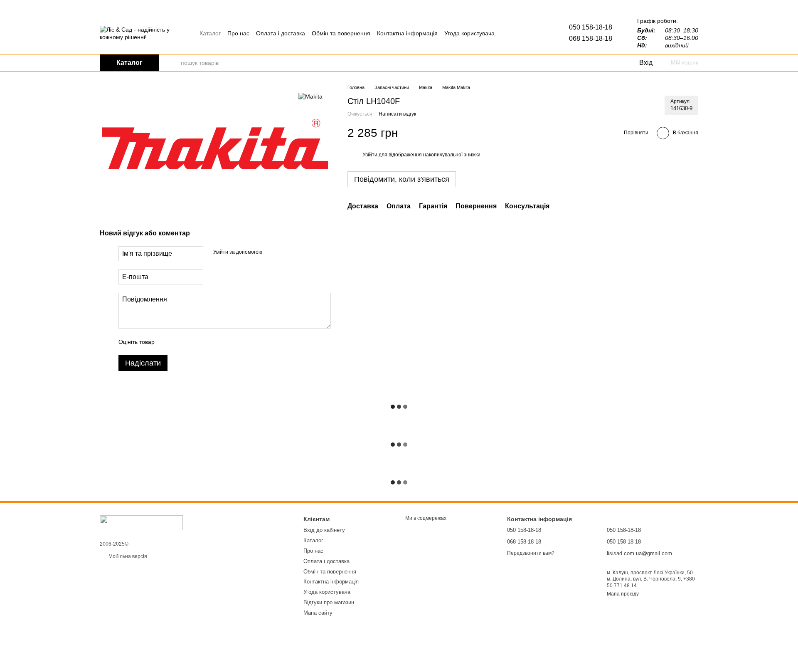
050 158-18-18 (590, 27)
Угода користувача (469, 33)
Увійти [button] (369, 155)
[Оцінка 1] (168, 342)
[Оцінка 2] (181, 342)
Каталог (210, 33)
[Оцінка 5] (221, 342)
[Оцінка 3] (195, 342)
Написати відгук (397, 114)
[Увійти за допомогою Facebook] (271, 252)
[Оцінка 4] (208, 342)
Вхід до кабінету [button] (324, 530)
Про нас (238, 33)
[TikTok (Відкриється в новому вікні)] (529, 33)
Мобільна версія (127, 556)
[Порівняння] (598, 63)
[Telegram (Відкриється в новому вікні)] (509, 33)
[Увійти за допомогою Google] (285, 252)
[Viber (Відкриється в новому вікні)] (519, 33)
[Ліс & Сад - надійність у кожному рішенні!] (141, 522)
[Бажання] (615, 63)
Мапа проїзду (623, 594)
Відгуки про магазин (328, 602)
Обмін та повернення (341, 33)
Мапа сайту (317, 613)
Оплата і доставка (280, 33)
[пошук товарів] (174, 62)
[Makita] (310, 96)
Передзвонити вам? (530, 553)
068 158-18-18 (590, 38)
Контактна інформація (407, 33)
